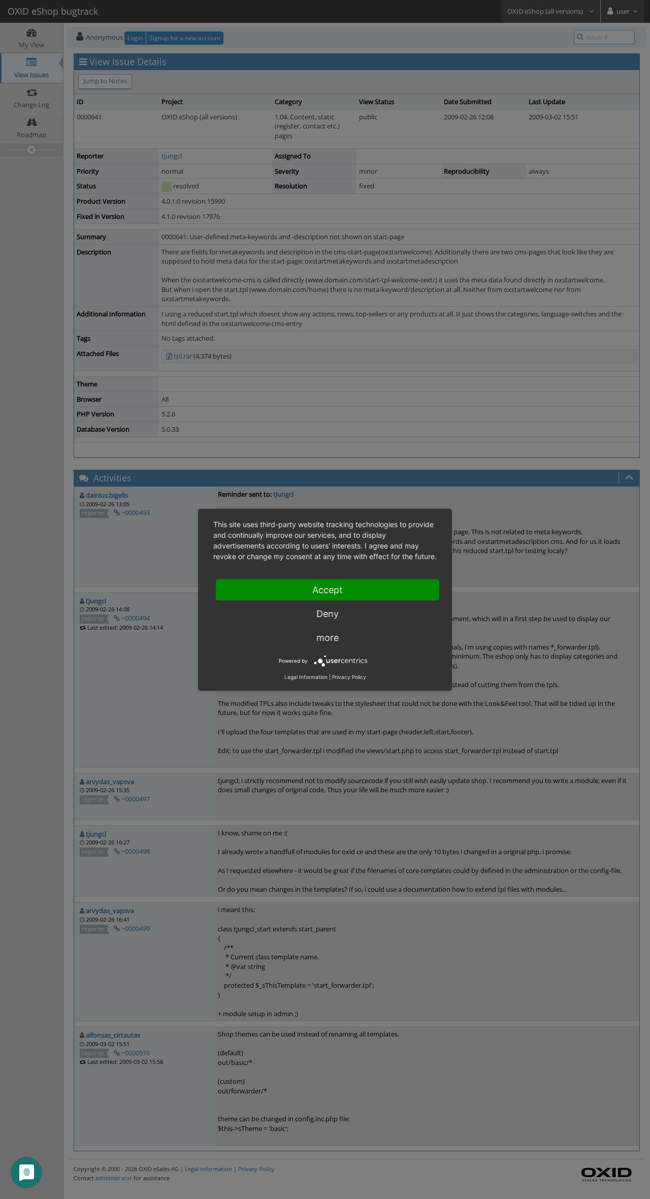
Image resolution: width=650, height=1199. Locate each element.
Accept (327, 589)
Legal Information (306, 676)
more (327, 637)
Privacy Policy (349, 676)
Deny (327, 613)
